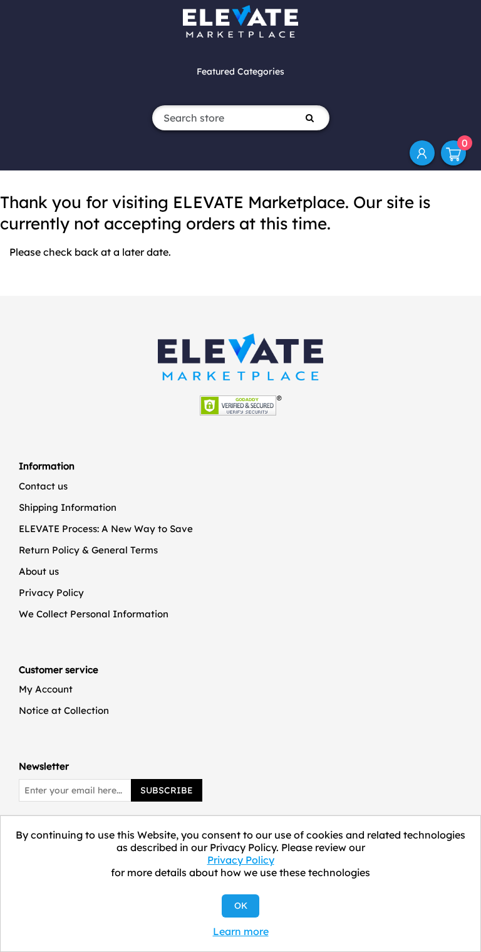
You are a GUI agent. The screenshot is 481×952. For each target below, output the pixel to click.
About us (39, 571)
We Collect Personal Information (93, 614)
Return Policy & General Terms (88, 550)
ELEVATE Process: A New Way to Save (106, 529)
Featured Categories (240, 71)
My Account (422, 152)
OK (240, 905)
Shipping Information (67, 507)
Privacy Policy (51, 593)
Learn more (241, 931)
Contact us (43, 486)
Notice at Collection (64, 710)
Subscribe (166, 790)
